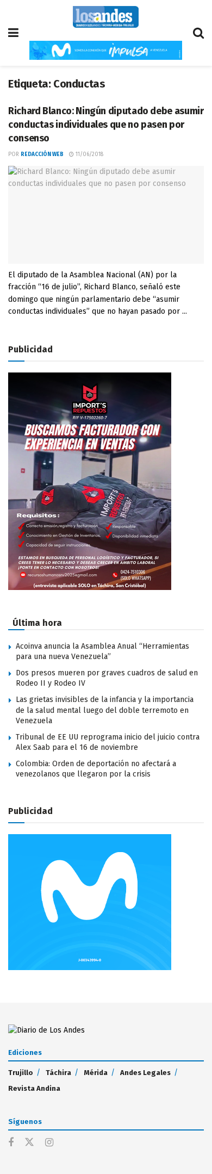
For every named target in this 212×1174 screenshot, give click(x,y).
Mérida (96, 1073)
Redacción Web (42, 154)
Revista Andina (34, 1088)
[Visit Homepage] (106, 17)
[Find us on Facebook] (11, 1143)
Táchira (58, 1073)
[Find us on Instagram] (49, 1143)
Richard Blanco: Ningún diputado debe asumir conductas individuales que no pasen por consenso (106, 124)
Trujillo (20, 1073)
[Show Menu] (13, 33)
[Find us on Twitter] (29, 1143)
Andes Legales (145, 1073)
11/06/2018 (88, 154)
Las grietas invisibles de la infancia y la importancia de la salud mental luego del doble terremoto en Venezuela (105, 710)
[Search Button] (198, 33)
